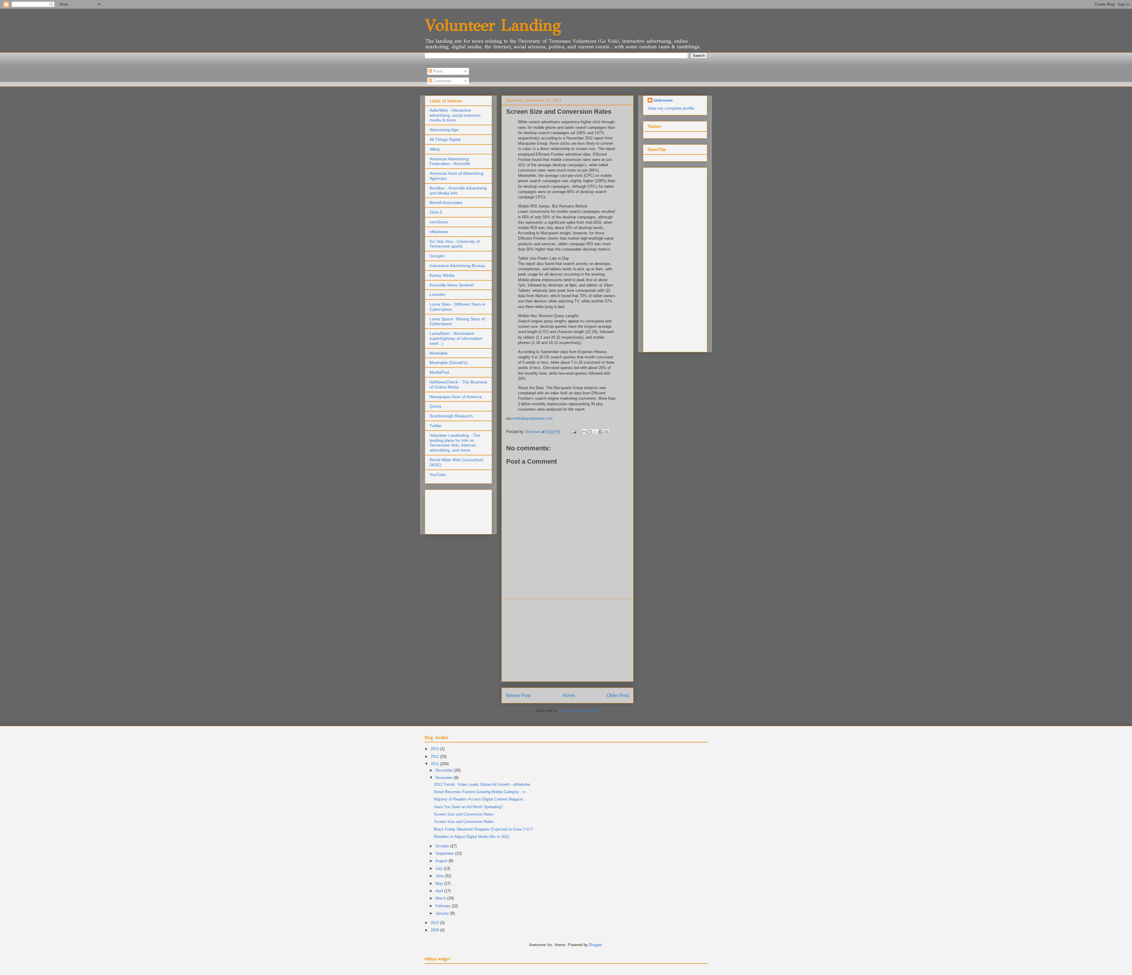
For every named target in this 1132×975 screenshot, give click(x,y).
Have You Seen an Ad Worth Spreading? (468, 807)
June (440, 876)
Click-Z (436, 212)
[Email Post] (573, 431)
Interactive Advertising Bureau (457, 265)
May (439, 883)
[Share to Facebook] (601, 432)
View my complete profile (671, 108)
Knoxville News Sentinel (452, 285)
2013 (435, 749)
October (442, 846)
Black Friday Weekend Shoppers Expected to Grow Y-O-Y (483, 829)
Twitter (436, 425)
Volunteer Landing (493, 25)
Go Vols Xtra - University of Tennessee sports (455, 244)
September (445, 853)
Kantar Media (442, 275)
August (442, 861)
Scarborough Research (451, 416)
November (444, 777)
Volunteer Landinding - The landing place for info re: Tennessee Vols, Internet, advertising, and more (455, 442)
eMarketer (439, 231)
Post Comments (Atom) (579, 710)
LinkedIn (437, 294)
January (442, 913)
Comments (442, 81)
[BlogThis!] (590, 432)
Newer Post (518, 695)
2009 (435, 930)
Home (568, 695)
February (443, 906)
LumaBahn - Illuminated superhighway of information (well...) (456, 338)
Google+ (437, 255)
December (444, 770)
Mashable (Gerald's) (449, 362)
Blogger (595, 945)
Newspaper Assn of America (456, 396)
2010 (435, 922)
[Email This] (584, 432)
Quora (435, 406)
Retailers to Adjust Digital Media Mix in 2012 (471, 836)
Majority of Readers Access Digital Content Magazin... (480, 799)
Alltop (435, 149)
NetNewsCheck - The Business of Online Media (458, 384)
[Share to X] (595, 432)
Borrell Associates (446, 202)
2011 (435, 764)
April (439, 891)
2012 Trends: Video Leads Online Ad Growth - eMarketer (482, 784)
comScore (439, 222)
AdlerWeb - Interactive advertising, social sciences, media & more (455, 115)
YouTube (438, 474)
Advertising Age (444, 129)
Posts (437, 71)
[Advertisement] (567, 640)
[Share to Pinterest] (606, 432)
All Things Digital (445, 139)
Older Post (618, 695)
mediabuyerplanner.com (532, 418)
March (441, 898)
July (439, 868)
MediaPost (439, 372)
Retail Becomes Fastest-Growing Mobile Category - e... (481, 792)
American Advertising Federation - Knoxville (450, 161)
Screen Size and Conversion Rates (464, 814)
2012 (435, 756)
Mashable (439, 353)
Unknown (663, 100)
